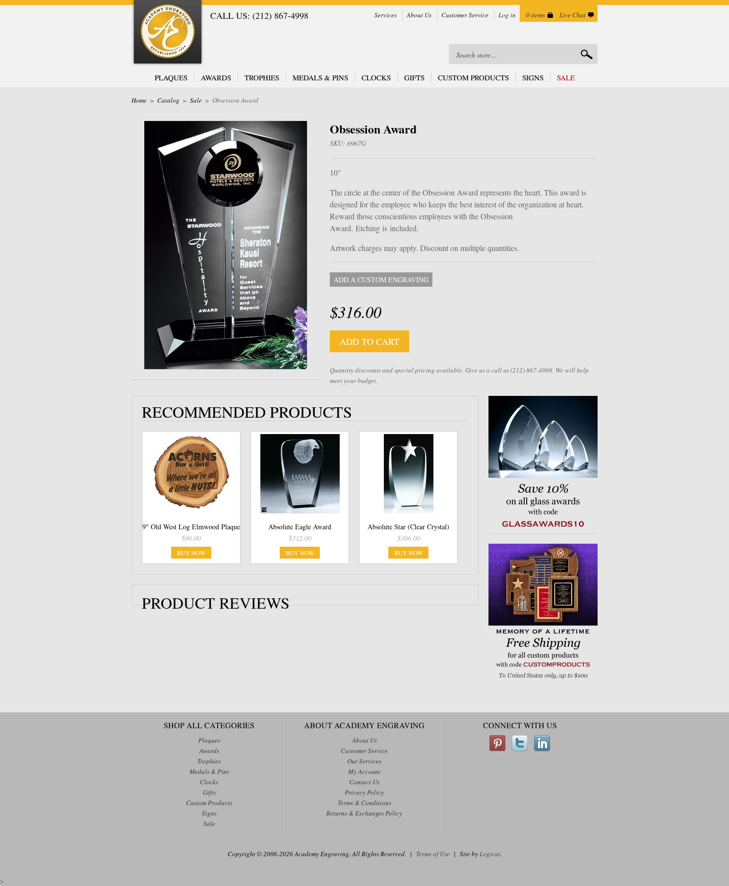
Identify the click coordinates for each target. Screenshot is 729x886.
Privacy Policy (364, 792)
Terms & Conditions (364, 802)
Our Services (364, 761)
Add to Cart (369, 341)
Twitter (520, 743)
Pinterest (497, 743)
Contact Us (364, 781)
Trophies (261, 77)
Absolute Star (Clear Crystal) (408, 526)
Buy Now (191, 553)
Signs (533, 77)
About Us (419, 14)
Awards (216, 77)
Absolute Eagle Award (299, 526)
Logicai (490, 853)
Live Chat (572, 14)
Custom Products (473, 77)
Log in (507, 14)
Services (385, 14)
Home (139, 100)
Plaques (171, 77)
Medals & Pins (320, 77)
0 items (535, 14)
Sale (566, 77)
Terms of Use (433, 853)
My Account (364, 771)
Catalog (168, 100)
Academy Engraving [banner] (167, 33)
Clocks (376, 77)
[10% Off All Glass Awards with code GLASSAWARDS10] (543, 528)
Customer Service (464, 14)
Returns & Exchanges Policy (364, 813)
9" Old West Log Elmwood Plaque (191, 526)
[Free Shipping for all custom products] (543, 680)
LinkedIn (542, 743)
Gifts (414, 77)
